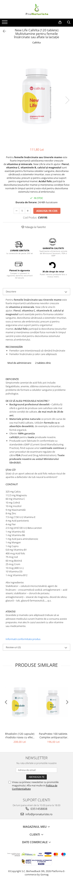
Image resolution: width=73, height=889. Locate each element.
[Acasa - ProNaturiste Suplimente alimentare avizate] (36, 9)
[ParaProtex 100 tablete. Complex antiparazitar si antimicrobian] (53, 702)
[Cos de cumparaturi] (60, 22)
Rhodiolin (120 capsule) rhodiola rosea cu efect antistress (19, 735)
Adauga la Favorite (35, 227)
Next (67, 100)
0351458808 (38, 809)
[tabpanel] (36, 96)
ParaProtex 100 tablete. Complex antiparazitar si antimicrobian (53, 735)
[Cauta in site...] (69, 22)
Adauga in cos (46, 211)
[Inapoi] (3, 31)
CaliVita (36, 42)
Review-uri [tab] (13, 647)
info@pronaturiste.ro (38, 814)
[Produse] (5, 23)
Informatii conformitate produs (23, 639)
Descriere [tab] (11, 291)
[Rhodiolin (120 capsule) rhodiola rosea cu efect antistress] (20, 702)
